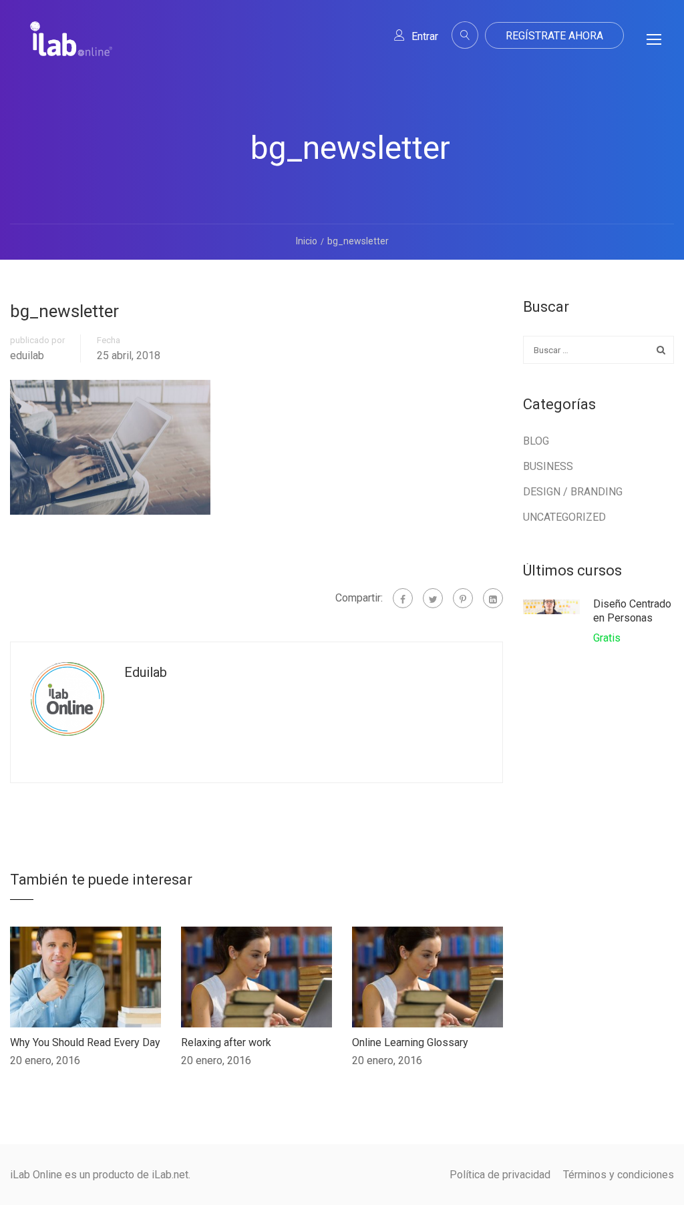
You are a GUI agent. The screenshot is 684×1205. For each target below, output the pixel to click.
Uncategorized (564, 517)
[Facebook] (403, 598)
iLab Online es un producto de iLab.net (99, 1174)
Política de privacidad (500, 1174)
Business (548, 466)
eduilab (27, 356)
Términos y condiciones (618, 1174)
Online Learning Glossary (410, 1042)
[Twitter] (433, 598)
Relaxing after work (226, 1042)
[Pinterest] (463, 598)
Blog (536, 441)
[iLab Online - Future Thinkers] (71, 49)
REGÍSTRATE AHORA (554, 35)
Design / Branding (573, 491)
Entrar (424, 36)
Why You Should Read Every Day (85, 1042)
